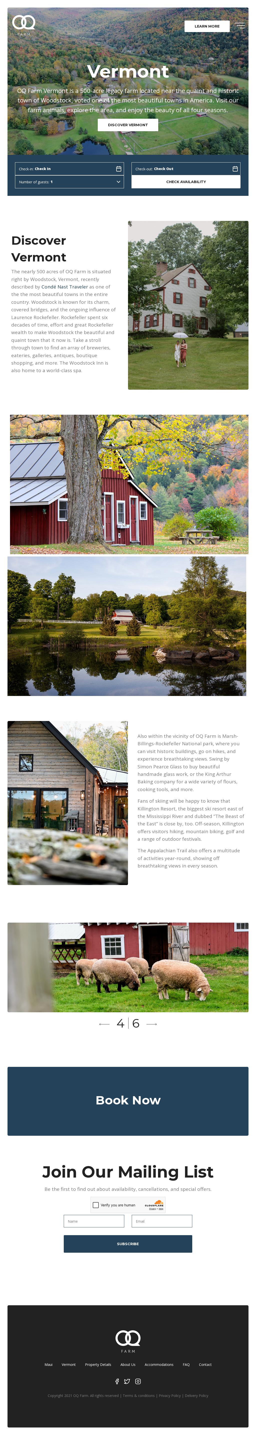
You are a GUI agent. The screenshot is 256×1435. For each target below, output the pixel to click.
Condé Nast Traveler (65, 286)
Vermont (69, 1364)
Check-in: (26, 169)
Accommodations (159, 1364)
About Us (128, 1364)
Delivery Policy (196, 1395)
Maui (48, 1364)
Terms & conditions (139, 1395)
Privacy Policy (170, 1395)
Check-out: (144, 169)
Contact (205, 1364)
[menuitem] (207, 26)
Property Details (98, 1364)
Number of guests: (34, 182)
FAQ (186, 1364)
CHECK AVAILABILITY (186, 182)
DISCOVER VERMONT (128, 125)
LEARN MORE (207, 26)
